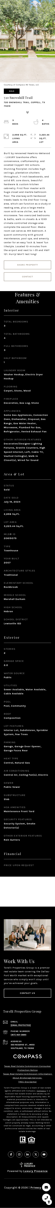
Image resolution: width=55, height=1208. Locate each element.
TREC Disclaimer (27, 1082)
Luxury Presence (35, 1171)
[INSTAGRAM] (19, 1154)
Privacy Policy (40, 1187)
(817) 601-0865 (18, 1034)
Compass (41, 1091)
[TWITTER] (36, 1154)
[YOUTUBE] (44, 1154)
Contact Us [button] (27, 993)
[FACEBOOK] (11, 1154)
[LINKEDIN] (27, 1154)
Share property (27, 265)
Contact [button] (27, 276)
